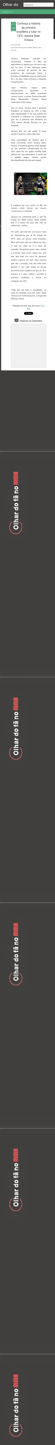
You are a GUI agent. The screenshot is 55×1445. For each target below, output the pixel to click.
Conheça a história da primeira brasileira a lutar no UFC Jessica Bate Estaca (29, 31)
